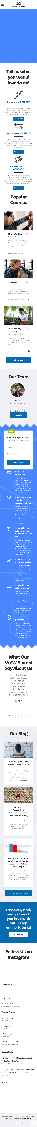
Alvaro (17, 400)
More (21, 253)
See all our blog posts (18, 893)
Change (10, 253)
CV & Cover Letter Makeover (12, 1042)
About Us (18, 415)
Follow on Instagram (20, 966)
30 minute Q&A (15, 234)
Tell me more (18, 119)
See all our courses (18, 360)
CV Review (12, 282)
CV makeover (6, 1034)
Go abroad (16, 253)
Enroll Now (18, 934)
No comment (23, 781)
